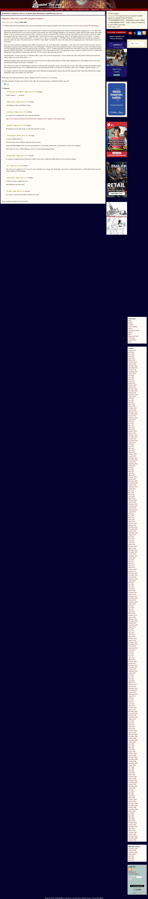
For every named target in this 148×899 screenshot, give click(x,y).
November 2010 (133, 713)
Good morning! (114, 13)
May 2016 (131, 587)
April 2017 (131, 565)
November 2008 (133, 759)
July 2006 (131, 813)
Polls (129, 342)
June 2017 (131, 562)
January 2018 (132, 548)
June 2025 (131, 377)
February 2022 (132, 454)
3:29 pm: (31, 156)
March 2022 (131, 452)
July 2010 (131, 721)
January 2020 (132, 502)
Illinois (130, 323)
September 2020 (133, 487)
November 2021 (133, 460)
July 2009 (131, 744)
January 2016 (132, 594)
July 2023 (131, 421)
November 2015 (133, 598)
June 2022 (131, 446)
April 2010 (131, 727)
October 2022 (132, 439)
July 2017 (131, 560)
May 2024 (131, 402)
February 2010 (132, 730)
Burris (130, 334)
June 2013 (131, 654)
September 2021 (133, 464)
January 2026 (132, 364)
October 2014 (132, 623)
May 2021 (131, 471)
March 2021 (131, 475)
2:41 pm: (39, 92)
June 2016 (131, 585)
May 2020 (131, 494)
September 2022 (133, 441)
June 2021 (131, 469)
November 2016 (133, 575)
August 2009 (132, 742)
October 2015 (132, 600)
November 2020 (133, 483)
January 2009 (132, 755)
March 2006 (131, 821)
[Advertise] (117, 33)
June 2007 (131, 792)
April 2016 (131, 588)
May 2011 (131, 702)
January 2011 (132, 709)
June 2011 (131, 700)
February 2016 (132, 592)
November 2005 (133, 848)
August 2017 (132, 558)
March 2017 (131, 567)
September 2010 (133, 717)
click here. (59, 13)
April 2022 (131, 450)
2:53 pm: (31, 102)
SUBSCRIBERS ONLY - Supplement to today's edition (127, 20)
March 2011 (131, 706)
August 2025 (132, 373)
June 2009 (131, 746)
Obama (130, 328)
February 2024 (132, 408)
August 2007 (132, 788)
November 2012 (133, 667)
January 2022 (132, 456)
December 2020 (132, 481)
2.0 (132, 872)
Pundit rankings (132, 326)
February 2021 (132, 477)
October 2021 (132, 462)
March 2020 (131, 498)
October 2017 (132, 554)
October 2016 (132, 577)
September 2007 (133, 786)
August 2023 (132, 420)
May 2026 (131, 356)
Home (130, 321)
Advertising (131, 338)
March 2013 (131, 659)
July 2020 (131, 491)
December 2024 (132, 389)
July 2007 (131, 790)
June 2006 (131, 815)
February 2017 (132, 569)
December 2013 (132, 642)
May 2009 (131, 748)
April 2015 (131, 611)
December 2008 (132, 757)
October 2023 (132, 416)
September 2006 (133, 809)
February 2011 (132, 707)
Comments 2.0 (134, 874)
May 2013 (131, 656)
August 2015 (132, 604)
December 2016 (132, 573)
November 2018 (133, 529)
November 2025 (133, 368)
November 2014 (133, 621)
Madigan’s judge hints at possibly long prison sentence (23, 18)
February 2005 (132, 832)
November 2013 (133, 644)
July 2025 (131, 375)
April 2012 (131, 681)
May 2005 (131, 860)
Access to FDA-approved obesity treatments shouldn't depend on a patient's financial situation (125, 17)
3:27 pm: (32, 135)
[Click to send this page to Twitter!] (8, 84)
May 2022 (131, 448)
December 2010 (132, 711)
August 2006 (132, 811)
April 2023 (131, 427)
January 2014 (132, 640)
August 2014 (132, 627)
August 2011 (132, 696)
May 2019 (131, 517)
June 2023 (131, 423)
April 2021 (131, 473)
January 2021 (132, 479)
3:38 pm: (25, 166)
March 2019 (131, 521)
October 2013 (132, 646)
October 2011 (132, 692)
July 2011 (131, 698)
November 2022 (133, 437)
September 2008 (133, 763)
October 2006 (132, 807)
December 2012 (132, 665)
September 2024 (133, 395)
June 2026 (131, 354)
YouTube (131, 325)
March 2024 (131, 406)
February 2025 (132, 385)
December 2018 (132, 527)
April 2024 (131, 404)
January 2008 (132, 778)
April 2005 (131, 828)
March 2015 (131, 613)
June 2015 (131, 608)
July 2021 (131, 467)
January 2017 (132, 571)
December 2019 (132, 504)
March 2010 (131, 729)
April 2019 (131, 519)
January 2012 (132, 686)
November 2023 (133, 414)
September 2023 (133, 418)
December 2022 (132, 435)
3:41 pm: (30, 178)
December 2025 (132, 366)
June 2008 (131, 769)
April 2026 (131, 358)
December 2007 (132, 780)
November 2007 (133, 782)
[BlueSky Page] (139, 35)
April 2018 (131, 542)
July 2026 (131, 352)
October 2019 (132, 508)
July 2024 (131, 398)
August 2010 (132, 719)
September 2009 (133, 740)
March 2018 (131, 544)
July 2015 (131, 606)
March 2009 (131, 752)
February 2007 (132, 800)
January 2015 (132, 617)
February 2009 (132, 754)
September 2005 (133, 852)
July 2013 (131, 652)
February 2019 (132, 523)
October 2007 (132, 784)
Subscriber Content (133, 330)
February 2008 (132, 777)
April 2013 (131, 658)
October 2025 (132, 370)
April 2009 (131, 750)
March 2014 (131, 636)
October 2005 (132, 850)
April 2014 (131, 635)
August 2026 (132, 350)
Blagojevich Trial (133, 336)
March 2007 (131, 798)
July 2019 (131, 514)
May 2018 (131, 540)
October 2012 (132, 669)
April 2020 (131, 496)
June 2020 (131, 492)
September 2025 (133, 372)
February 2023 (132, 431)
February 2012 (132, 684)
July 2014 (131, 629)
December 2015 (132, 596)
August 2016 (132, 581)
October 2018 (132, 531)
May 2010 (131, 725)
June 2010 (131, 723)
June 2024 (131, 400)
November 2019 (133, 506)
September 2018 (133, 533)
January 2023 (132, 433)
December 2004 (132, 836)
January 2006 (132, 825)
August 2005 (132, 854)
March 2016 (131, 590)
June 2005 (131, 858)
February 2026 (132, 362)
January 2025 (132, 387)
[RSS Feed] (144, 35)
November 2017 (133, 552)
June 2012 (131, 677)
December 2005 (132, 826)
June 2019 (131, 515)
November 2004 (133, 838)
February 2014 (132, 638)
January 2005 (132, 834)
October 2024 (132, 393)
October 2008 (132, 761)
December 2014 (132, 619)
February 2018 (132, 546)
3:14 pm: (28, 125)
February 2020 (132, 500)
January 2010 (132, 732)
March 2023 (131, 429)
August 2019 (132, 512)
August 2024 (132, 396)
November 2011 (133, 690)
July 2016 (131, 583)
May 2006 (131, 817)
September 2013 (133, 648)
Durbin (130, 332)
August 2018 (132, 535)
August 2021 (132, 466)
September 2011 (133, 694)
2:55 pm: (29, 112)
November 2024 (133, 391)
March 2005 (131, 830)
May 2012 (131, 679)
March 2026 (131, 360)
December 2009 (132, 734)
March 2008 (131, 775)
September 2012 (133, 671)
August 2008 (132, 765)
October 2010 (132, 715)
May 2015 (131, 610)
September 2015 (133, 602)
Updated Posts (132, 340)
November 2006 (133, 805)
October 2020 (132, 485)
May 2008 (131, 771)
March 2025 (131, 383)
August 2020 (132, 489)
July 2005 (131, 856)
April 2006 (131, 819)
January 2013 (132, 663)
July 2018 (131, 537)
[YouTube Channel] (130, 35)
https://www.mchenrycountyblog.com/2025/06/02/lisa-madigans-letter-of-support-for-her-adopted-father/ (36, 119)
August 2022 (132, 443)
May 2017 (131, 563)
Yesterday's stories (114, 27)
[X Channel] (135, 35)
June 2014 (131, 631)
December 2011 (132, 688)
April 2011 (131, 704)
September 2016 (133, 579)
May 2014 (131, 633)
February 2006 (132, 823)
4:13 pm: (27, 191)
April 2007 (131, 796)
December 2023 (132, 412)
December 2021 (132, 458)
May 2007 (131, 794)
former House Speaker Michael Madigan (87, 26)
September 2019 (133, 510)
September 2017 (133, 556)
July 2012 (131, 675)
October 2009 (132, 738)
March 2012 (131, 682)
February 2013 (132, 661)
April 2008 (131, 773)
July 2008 (131, 767)
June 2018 (131, 539)
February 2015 (132, 615)
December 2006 (132, 803)
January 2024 (132, 410)
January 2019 (132, 525)
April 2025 (131, 381)
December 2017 (132, 550)
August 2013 (132, 650)
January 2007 (132, 802)
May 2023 (131, 425)
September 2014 (133, 625)
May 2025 (131, 379)
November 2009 (133, 736)
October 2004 (132, 840)
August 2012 (132, 673)
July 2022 (131, 444)
